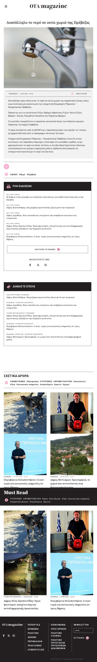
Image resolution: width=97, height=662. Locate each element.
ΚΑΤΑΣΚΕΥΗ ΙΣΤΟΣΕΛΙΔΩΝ (61, 659)
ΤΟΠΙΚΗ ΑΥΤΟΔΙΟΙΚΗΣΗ (24, 302)
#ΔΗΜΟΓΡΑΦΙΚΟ (17, 381)
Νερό (22, 175)
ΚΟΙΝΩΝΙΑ (13, 94)
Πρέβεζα (32, 175)
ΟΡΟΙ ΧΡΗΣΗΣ (58, 629)
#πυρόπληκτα (46, 384)
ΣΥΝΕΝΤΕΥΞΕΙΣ (36, 650)
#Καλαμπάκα (33, 381)
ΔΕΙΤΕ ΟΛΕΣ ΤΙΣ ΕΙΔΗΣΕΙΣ (45, 249)
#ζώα (12, 384)
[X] (40, 265)
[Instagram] (47, 265)
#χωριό (66, 384)
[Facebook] (32, 265)
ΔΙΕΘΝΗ (32, 637)
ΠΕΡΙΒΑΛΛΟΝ (35, 641)
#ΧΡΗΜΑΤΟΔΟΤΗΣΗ (62, 381)
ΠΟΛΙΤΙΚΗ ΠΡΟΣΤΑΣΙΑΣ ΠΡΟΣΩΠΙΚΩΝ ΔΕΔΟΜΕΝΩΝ (58, 644)
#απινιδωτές (79, 381)
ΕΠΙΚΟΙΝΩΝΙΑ (58, 625)
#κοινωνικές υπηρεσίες (27, 384)
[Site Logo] (48, 6)
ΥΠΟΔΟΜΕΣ (30, 313)
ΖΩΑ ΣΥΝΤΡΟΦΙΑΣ (13, 295)
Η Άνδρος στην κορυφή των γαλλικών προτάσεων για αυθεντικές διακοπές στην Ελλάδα (45, 198)
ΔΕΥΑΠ (14, 175)
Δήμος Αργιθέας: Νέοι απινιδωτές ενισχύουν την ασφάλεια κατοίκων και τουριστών (41, 216)
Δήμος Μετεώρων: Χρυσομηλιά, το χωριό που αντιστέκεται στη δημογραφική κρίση (43, 338)
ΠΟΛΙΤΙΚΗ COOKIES (56, 634)
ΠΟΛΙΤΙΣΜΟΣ (35, 645)
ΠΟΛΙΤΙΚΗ (33, 633)
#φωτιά (58, 384)
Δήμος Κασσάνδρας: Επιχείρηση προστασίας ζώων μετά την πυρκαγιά (40, 208)
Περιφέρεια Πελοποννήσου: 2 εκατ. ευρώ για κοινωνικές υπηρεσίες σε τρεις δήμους (43, 238)
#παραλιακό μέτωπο (19, 502)
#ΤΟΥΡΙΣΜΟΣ (46, 381)
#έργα (45, 499)
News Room (81, 94)
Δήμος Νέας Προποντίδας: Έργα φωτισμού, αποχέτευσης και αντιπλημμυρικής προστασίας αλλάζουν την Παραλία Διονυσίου (44, 227)
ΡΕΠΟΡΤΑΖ (19, 334)
